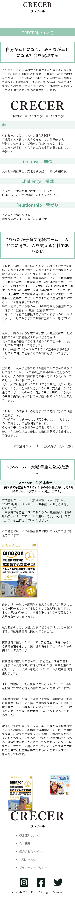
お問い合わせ (27, 859)
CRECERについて (30, 835)
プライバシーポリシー (33, 868)
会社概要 (24, 843)
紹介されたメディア (31, 851)
